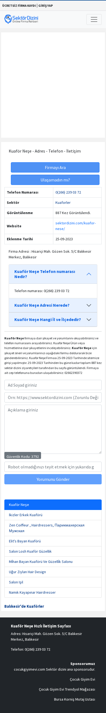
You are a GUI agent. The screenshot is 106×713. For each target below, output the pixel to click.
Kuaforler (63, 202)
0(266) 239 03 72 (68, 192)
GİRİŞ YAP (45, 6)
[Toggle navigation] (94, 19)
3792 (35, 456)
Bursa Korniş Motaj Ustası (74, 699)
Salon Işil (16, 582)
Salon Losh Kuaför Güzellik (30, 551)
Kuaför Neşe (19, 504)
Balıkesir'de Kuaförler (24, 606)
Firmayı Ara (55, 167)
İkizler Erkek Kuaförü (25, 514)
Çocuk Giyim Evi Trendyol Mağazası (67, 689)
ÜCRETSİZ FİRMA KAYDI (19, 6)
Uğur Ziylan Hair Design (27, 571)
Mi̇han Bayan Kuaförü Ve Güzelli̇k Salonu (41, 561)
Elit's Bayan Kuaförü (25, 541)
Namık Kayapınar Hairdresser (32, 592)
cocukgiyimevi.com (29, 669)
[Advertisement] (53, 85)
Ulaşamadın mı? (55, 180)
